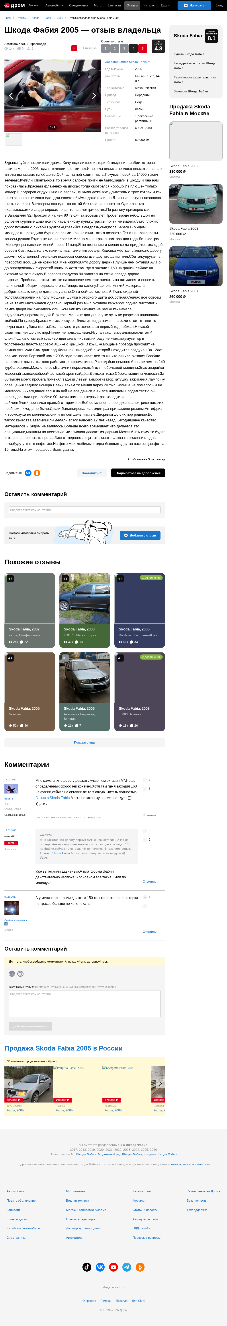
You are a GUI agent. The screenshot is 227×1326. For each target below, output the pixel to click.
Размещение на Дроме (203, 1191)
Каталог (149, 5)
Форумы (139, 1200)
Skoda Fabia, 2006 (134, 629)
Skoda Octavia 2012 (61, 817)
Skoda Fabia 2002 (183, 166)
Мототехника (75, 1191)
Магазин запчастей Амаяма (86, 1210)
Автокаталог (75, 1237)
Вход (219, 5)
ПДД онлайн (141, 1228)
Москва (33, 5)
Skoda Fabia (188, 35)
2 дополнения (151, 657)
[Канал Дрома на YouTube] (113, 1267)
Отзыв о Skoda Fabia (52, 798)
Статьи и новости (145, 1210)
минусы (188, 1164)
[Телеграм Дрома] (126, 1267)
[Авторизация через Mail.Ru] (20, 974)
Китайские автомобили (23, 1228)
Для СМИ (138, 1300)
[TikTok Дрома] (86, 1267)
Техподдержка (197, 1210)
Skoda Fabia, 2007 (24, 629)
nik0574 (8, 798)
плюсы (176, 1164)
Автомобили (54, 5)
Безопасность (197, 1200)
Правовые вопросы (146, 1237)
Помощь (106, 1300)
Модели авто (111, 1287)
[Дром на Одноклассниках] (140, 1267)
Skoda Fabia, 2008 (134, 708)
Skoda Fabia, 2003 (79, 629)
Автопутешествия (145, 1219)
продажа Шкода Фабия (160, 1154)
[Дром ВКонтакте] (100, 1267)
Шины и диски (17, 1219)
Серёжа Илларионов (15, 920)
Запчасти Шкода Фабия (191, 91)
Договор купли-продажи (83, 1228)
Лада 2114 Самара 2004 (87, 817)
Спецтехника (16, 1237)
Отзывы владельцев (80, 1219)
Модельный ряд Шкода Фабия (120, 1154)
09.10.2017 (10, 896)
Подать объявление (21, 1200)
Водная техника (77, 1200)
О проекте (89, 1300)
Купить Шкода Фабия (189, 54)
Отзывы (132, 5)
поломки (203, 1164)
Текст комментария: (63, 987)
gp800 (123, 714)
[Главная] (14, 5)
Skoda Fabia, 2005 (24, 708)
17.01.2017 (10, 779)
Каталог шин (142, 1191)
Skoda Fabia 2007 (183, 291)
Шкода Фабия (86, 1154)
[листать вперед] (92, 96)
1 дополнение (151, 577)
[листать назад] (13, 96)
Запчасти (114, 5)
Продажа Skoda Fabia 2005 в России (63, 1048)
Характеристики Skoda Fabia (126, 62)
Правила (121, 1300)
